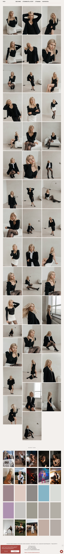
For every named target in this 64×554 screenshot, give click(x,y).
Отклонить (6, 551)
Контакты (45, 1)
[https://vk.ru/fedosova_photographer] (3, 1)
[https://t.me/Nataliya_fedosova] (4, 1)
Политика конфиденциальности (34, 552)
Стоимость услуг (28, 1)
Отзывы (37, 1)
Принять (15, 551)
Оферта (25, 552)
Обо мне (18, 1)
